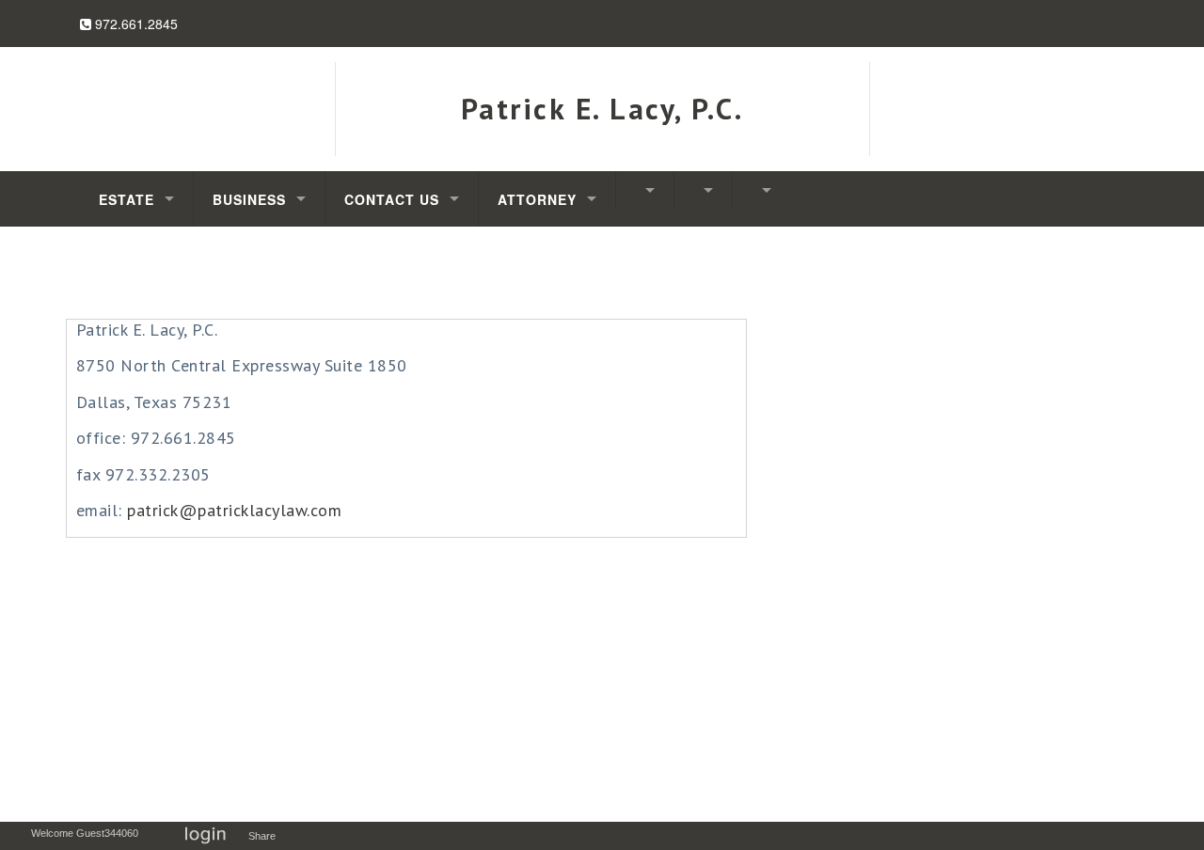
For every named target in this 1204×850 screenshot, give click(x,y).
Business (249, 199)
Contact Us (391, 199)
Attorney (537, 199)
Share (266, 836)
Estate (126, 199)
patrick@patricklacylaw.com (234, 510)
